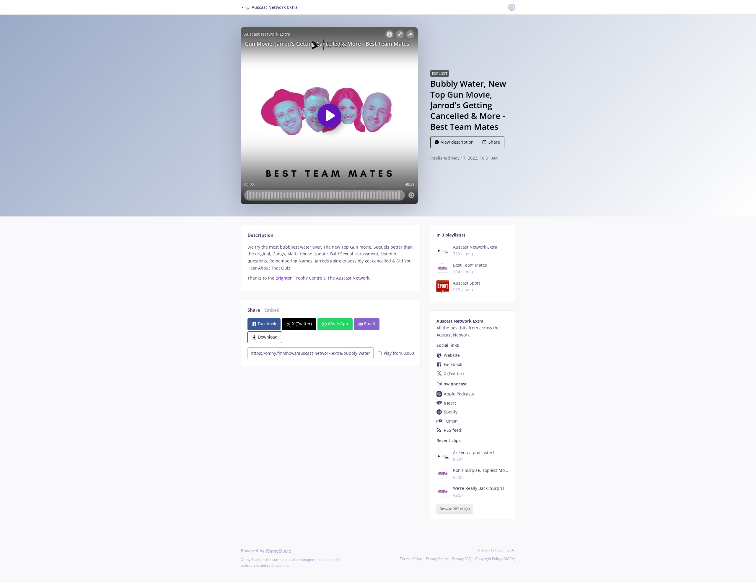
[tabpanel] (330, 263)
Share (494, 142)
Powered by (253, 551)
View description (457, 142)
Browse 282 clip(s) (455, 508)
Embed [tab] (272, 310)
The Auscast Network (348, 278)
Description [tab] (260, 235)
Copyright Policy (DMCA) (495, 558)
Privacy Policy (437, 558)
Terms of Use (411, 558)
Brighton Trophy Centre (299, 278)
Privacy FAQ (461, 558)
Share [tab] (253, 310)
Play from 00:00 (399, 353)
